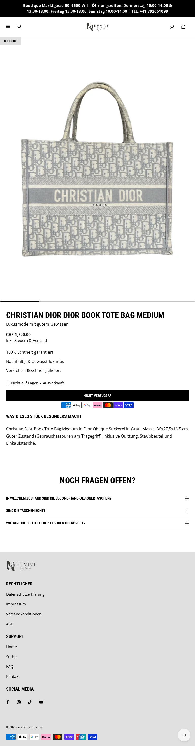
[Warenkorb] (183, 26)
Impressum (16, 604)
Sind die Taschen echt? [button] (25, 510)
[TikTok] (30, 702)
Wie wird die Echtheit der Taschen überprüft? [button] (45, 523)
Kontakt (13, 676)
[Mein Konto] (172, 26)
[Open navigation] (11, 26)
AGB (10, 624)
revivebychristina (30, 727)
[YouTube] (41, 702)
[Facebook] (7, 702)
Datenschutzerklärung (25, 594)
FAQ (9, 666)
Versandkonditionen (23, 614)
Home (11, 646)
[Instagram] (18, 702)
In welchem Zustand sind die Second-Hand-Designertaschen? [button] (58, 498)
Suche (11, 656)
